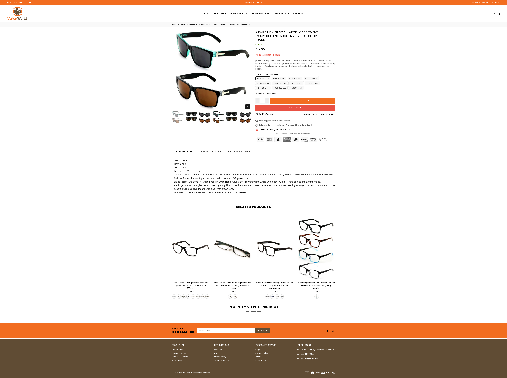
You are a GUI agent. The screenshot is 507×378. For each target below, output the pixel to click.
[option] (212, 70)
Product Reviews (211, 151)
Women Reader (238, 13)
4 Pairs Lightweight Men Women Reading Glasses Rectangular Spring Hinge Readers (316, 285)
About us (218, 349)
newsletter (183, 331)
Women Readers (179, 353)
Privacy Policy (220, 356)
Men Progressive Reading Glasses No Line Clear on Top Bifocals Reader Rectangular (274, 285)
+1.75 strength (295, 78)
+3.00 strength (280, 83)
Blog (215, 353)
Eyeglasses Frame (261, 13)
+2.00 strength (311, 78)
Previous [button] (175, 70)
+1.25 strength (263, 78)
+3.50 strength (279, 88)
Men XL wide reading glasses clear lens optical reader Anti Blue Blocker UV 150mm (190, 285)
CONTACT (298, 13)
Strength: (268, 74)
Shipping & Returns (239, 151)
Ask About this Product (266, 93)
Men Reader (219, 13)
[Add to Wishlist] (206, 229)
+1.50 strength (279, 78)
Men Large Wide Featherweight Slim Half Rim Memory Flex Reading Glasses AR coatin (232, 285)
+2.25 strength (312, 83)
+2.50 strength (263, 83)
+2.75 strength (263, 88)
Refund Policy (261, 353)
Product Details (184, 151)
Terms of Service (221, 360)
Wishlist (496, 3)
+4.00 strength (296, 88)
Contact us (260, 360)
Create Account (483, 3)
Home (174, 24)
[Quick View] (206, 224)
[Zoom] (247, 106)
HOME (206, 13)
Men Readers (178, 349)
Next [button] (248, 70)
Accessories (282, 13)
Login (471, 3)
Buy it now (295, 107)
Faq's (257, 349)
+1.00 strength (296, 83)
